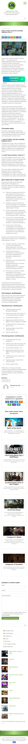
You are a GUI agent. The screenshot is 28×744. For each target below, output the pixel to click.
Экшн (6, 638)
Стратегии (8, 636)
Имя (3, 585)
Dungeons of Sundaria (14, 564)
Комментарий (6, 595)
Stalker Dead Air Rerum (16, 713)
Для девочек (9, 646)
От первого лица (10, 644)
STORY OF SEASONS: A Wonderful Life (13, 721)
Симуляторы (9, 633)
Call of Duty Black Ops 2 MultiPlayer (14, 456)
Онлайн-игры (9, 630)
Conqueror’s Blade (14, 537)
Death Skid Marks (14, 698)
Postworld (12, 706)
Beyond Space (13, 667)
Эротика (7, 641)
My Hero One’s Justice (16, 674)
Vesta (11, 690)
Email (4, 590)
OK (14, 742)
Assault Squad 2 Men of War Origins (14, 483)
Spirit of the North (14, 428)
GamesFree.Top (12, 11)
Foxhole (11, 659)
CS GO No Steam (14, 510)
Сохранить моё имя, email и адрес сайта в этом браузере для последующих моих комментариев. (14, 614)
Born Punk (12, 682)
